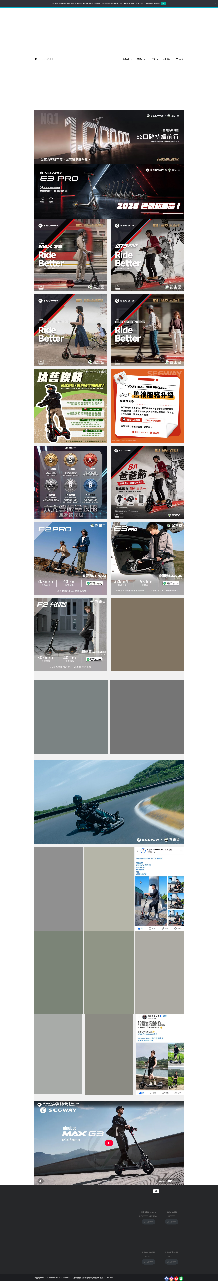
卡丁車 (152, 59)
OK (163, 3)
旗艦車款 (126, 59)
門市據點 (179, 59)
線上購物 (166, 59)
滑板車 (140, 59)
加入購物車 (148, 1222)
